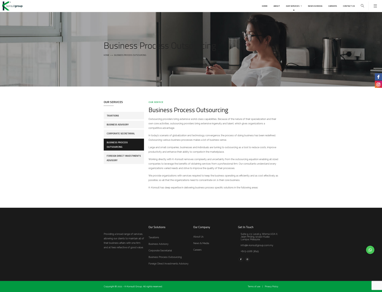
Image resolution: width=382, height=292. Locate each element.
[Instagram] (247, 259)
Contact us (349, 5)
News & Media (315, 5)
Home (265, 5)
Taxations (113, 115)
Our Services (292, 5)
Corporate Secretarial (121, 133)
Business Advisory (118, 124)
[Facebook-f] (241, 259)
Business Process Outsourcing (117, 145)
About (277, 5)
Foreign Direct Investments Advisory (124, 158)
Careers (332, 5)
